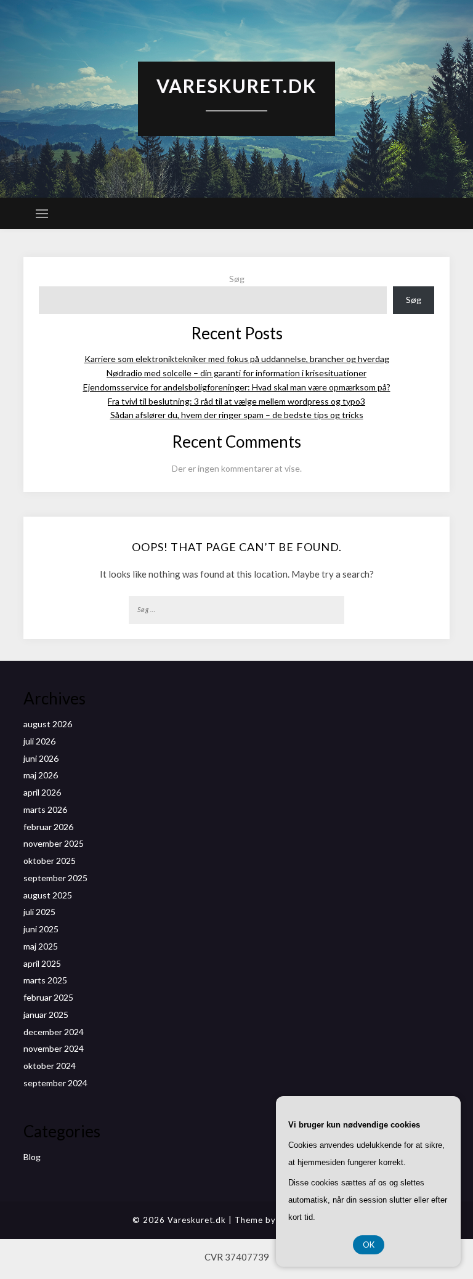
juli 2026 (39, 741)
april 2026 (42, 792)
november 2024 (53, 1048)
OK (368, 1244)
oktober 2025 (49, 860)
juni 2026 (41, 758)
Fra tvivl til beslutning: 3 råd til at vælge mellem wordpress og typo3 (236, 401)
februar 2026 (48, 826)
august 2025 (47, 895)
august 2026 (47, 724)
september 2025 (55, 878)
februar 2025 (48, 997)
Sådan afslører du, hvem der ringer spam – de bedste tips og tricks (236, 415)
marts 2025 (45, 980)
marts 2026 (45, 809)
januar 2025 (45, 1014)
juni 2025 (41, 929)
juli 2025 (39, 911)
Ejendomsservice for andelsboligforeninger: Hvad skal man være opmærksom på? (236, 387)
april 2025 (42, 963)
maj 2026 (40, 775)
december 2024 (53, 1032)
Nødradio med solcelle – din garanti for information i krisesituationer (236, 373)
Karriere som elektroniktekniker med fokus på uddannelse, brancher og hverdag (236, 358)
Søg (237, 278)
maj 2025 (40, 946)
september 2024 (55, 1083)
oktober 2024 (49, 1065)
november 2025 (53, 843)
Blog (32, 1157)
